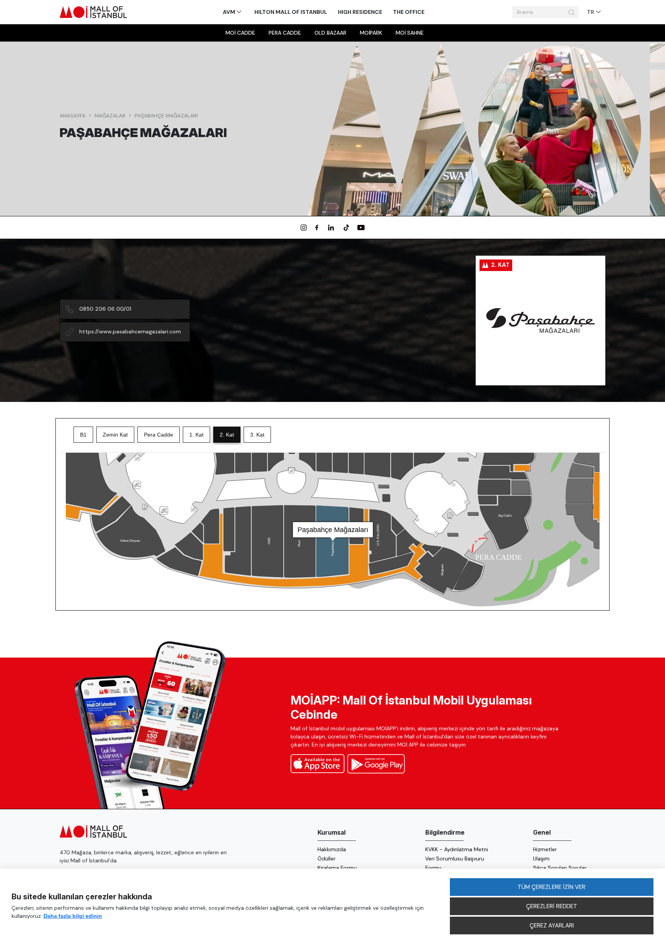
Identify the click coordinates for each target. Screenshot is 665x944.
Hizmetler (545, 849)
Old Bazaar (330, 32)
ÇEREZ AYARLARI (552, 925)
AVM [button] (229, 11)
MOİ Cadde (240, 32)
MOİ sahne (410, 32)
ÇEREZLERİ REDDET (551, 906)
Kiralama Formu (337, 867)
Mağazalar (110, 115)
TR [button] (591, 11)
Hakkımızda (331, 849)
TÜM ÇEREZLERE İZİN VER (551, 887)
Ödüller (326, 858)
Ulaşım (541, 858)
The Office (408, 11)
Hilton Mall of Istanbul (290, 11)
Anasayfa (72, 115)
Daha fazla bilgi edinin (72, 916)
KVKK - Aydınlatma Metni (456, 849)
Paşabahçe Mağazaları (166, 115)
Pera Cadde (285, 32)
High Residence (360, 11)
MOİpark (371, 32)
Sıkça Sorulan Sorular (559, 867)
